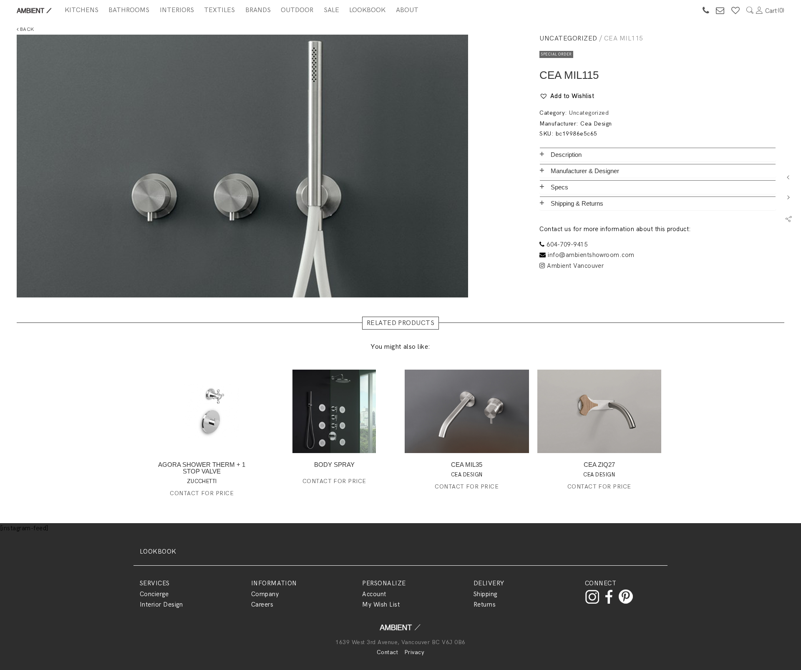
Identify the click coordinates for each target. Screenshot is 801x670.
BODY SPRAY (334, 464)
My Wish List (381, 604)
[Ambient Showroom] (400, 630)
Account (374, 594)
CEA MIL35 (466, 464)
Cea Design (596, 123)
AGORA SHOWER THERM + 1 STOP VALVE (201, 468)
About (407, 10)
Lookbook (367, 10)
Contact (387, 652)
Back (26, 29)
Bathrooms (128, 10)
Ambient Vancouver (574, 266)
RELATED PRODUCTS (401, 323)
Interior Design (161, 604)
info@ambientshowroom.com (591, 255)
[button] (566, 96)
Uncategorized (568, 39)
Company (265, 594)
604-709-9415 (567, 244)
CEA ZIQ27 (599, 464)
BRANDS (258, 10)
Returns (485, 604)
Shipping (485, 594)
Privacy (414, 652)
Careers (262, 604)
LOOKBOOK (158, 551)
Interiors (177, 10)
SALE (331, 10)
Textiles (219, 10)
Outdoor (297, 10)
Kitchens (81, 10)
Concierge (154, 594)
